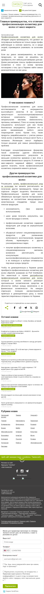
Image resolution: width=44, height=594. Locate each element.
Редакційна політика (16, 523)
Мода (32, 435)
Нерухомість (20, 421)
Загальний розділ (5, 416)
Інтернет (19, 432)
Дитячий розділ (36, 443)
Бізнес (3, 428)
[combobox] (7, 550)
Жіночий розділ (6, 432)
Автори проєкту (22, 475)
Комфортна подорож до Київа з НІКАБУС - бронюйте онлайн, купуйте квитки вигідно (20, 332)
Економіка (5, 435)
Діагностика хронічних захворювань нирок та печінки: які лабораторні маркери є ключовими (21, 385)
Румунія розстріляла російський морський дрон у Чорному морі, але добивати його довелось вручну (19, 360)
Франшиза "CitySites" (8, 465)
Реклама (4, 446)
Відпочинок (20, 424)
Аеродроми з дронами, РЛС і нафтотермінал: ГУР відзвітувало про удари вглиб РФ (18, 368)
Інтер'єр (19, 435)
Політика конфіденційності (10, 521)
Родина (33, 439)
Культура (34, 432)
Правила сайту (24, 521)
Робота (18, 443)
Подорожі (4, 443)
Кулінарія (4, 439)
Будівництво (5, 424)
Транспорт (34, 421)
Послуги (19, 439)
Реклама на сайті (7, 463)
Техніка (18, 415)
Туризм (3, 421)
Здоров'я (34, 415)
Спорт (33, 428)
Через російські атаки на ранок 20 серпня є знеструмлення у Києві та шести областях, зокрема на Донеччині (20, 377)
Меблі (18, 428)
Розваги (33, 424)
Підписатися (10, 586)
